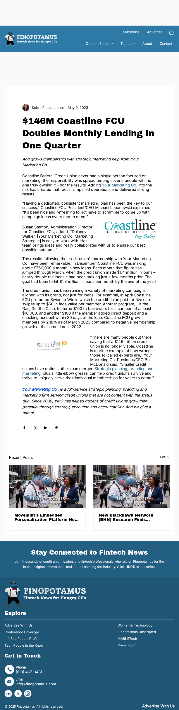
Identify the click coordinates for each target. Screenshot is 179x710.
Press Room (127, 645)
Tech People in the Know (24, 645)
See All (165, 457)
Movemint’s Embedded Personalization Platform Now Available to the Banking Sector (46, 517)
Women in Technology (135, 625)
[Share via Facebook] (24, 427)
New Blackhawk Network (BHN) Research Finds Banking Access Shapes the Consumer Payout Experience (130, 517)
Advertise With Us (19, 625)
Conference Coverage (22, 632)
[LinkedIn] (8, 693)
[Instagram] (27, 693)
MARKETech (127, 639)
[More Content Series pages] (112, 44)
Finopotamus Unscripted (137, 632)
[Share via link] (56, 427)
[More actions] (154, 107)
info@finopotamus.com (35, 684)
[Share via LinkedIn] (46, 427)
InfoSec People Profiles (23, 639)
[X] (18, 693)
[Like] (171, 33)
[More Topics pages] (134, 44)
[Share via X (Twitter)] (35, 427)
